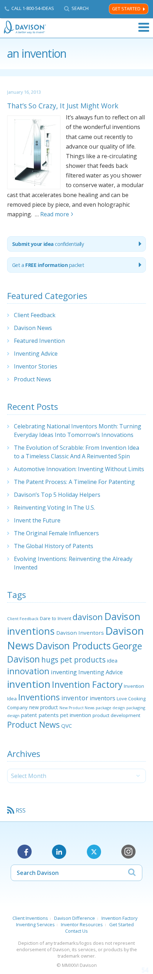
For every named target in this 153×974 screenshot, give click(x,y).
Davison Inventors (80, 632)
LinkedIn (59, 852)
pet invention (75, 714)
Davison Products (73, 645)
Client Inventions (30, 918)
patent (29, 714)
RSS (21, 810)
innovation (28, 671)
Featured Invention (39, 341)
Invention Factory (87, 684)
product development (116, 715)
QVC (66, 725)
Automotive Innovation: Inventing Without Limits (79, 469)
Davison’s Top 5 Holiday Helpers (57, 495)
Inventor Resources (82, 924)
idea (112, 660)
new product (43, 707)
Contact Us (76, 931)
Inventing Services (35, 924)
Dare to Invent (55, 618)
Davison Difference (74, 918)
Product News (32, 379)
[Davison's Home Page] (25, 27)
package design (110, 707)
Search (80, 8)
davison (88, 617)
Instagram (128, 852)
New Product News (76, 707)
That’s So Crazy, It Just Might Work (62, 105)
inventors (102, 698)
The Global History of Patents (53, 546)
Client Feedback (35, 315)
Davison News (33, 328)
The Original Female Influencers (56, 533)
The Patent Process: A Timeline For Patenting (74, 482)
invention (29, 684)
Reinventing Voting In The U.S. (54, 507)
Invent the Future (37, 520)
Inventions (39, 697)
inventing (64, 672)
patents (48, 714)
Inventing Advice (36, 353)
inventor (74, 697)
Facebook (24, 852)
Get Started (126, 9)
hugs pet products (73, 660)
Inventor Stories (35, 366)
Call (32, 8)
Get (48, 265)
